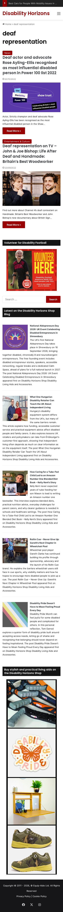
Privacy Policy (23, 896)
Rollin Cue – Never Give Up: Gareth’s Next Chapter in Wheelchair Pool (44, 543)
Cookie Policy (40, 896)
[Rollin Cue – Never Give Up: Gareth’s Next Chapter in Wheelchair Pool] (15, 562)
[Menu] (58, 14)
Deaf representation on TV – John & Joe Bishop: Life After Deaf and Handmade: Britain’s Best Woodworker (30, 153)
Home (8, 24)
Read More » (14, 130)
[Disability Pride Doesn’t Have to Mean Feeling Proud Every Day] (15, 626)
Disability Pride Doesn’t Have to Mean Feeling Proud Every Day (45, 607)
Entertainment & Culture (17, 141)
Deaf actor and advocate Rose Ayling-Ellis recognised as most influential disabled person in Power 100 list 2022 (30, 65)
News (7, 53)
